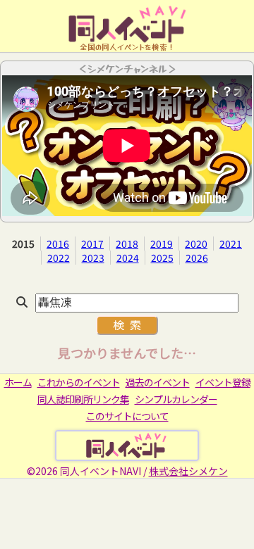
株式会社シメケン (188, 471)
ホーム (18, 382)
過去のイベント (158, 382)
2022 (58, 258)
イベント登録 (222, 382)
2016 (58, 243)
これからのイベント (78, 382)
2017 (92, 243)
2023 (93, 258)
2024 (127, 258)
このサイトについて (127, 416)
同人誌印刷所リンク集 (83, 399)
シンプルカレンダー (176, 399)
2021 (230, 243)
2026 (197, 258)
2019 (161, 243)
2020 (196, 243)
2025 (162, 258)
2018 (127, 243)
